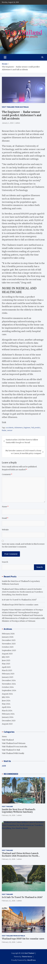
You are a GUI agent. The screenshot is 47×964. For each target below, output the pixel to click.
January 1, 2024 (7, 123)
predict (37, 427)
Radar (4, 430)
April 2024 (6, 707)
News (4, 736)
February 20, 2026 (8, 942)
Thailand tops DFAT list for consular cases (20, 605)
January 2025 (7, 677)
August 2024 (7, 694)
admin (17, 123)
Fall (32, 427)
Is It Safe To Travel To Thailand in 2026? (19, 600)
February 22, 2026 (8, 859)
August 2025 (7, 654)
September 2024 (9, 690)
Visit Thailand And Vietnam (13, 743)
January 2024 (7, 717)
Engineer (27, 427)
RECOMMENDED (11, 774)
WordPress (31, 960)
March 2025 (7, 670)
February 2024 (8, 714)
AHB (4, 766)
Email (5, 518)
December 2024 (9, 680)
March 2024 (7, 710)
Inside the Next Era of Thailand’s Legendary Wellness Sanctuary (18, 810)
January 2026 (7, 637)
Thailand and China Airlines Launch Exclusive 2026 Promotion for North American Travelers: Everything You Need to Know (22, 592)
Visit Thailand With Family (13, 753)
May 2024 (6, 704)
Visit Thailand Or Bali (11, 750)
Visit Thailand (8, 740)
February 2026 (8, 634)
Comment (7, 474)
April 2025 (6, 667)
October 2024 (8, 687)
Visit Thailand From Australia (15, 107)
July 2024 (6, 697)
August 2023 (7, 724)
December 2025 (9, 640)
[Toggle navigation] (5, 57)
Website (5, 530)
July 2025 (6, 657)
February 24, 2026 (8, 815)
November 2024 (9, 684)
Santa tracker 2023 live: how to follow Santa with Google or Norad (22, 441)
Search (5, 562)
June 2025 (6, 660)
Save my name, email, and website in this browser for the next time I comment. (23, 545)
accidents (10, 427)
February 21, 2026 (8, 901)
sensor (9, 430)
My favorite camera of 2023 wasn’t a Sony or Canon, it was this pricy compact (23, 452)
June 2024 (6, 700)
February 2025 (8, 674)
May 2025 (6, 664)
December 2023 (8, 720)
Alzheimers (18, 427)
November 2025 (9, 644)
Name (5, 506)
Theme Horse (27, 956)
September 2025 (9, 650)
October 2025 (8, 647)
